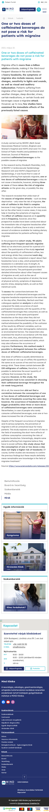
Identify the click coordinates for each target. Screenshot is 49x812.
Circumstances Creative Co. (28, 803)
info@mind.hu (19, 647)
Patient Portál (10, 2)
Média (7, 493)
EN (46, 2)
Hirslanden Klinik (7, 728)
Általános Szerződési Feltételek (30, 790)
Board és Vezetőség (15, 485)
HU (42, 2)
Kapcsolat (21, 792)
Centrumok (5, 717)
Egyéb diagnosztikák (9, 725)
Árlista (3, 736)
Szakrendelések (7, 714)
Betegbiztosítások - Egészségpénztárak (16, 745)
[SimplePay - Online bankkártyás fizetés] (24, 809)
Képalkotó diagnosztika (10, 723)
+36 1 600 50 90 (20, 644)
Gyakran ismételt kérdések (11, 748)
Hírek (7, 497)
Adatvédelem (22, 782)
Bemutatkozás (12, 481)
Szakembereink (12, 489)
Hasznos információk (9, 739)
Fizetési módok (7, 742)
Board (3, 759)
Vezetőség (5, 761)
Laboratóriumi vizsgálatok (11, 720)
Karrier (4, 773)
